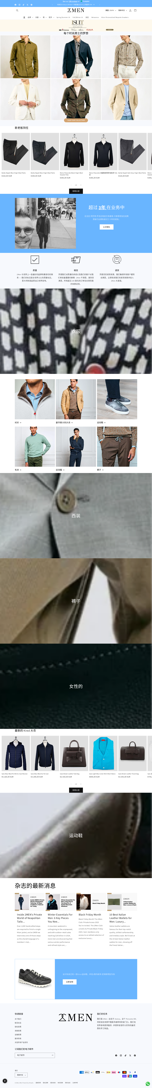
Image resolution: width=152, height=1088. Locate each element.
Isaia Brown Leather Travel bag (128, 774)
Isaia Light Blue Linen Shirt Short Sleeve (102, 774)
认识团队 (106, 227)
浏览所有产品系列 (21, 1042)
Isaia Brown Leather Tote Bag (69, 774)
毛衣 (17, 470)
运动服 (59, 470)
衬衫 (17, 422)
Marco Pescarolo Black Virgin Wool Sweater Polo (71, 174)
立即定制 (69, 982)
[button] (17, 10)
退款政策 (18, 1031)
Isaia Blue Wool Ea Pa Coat (40, 774)
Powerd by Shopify (28, 1083)
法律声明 (75, 1083)
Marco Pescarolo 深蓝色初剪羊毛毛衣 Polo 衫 (103, 174)
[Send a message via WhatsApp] (148, 1084)
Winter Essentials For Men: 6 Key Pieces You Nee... (60, 918)
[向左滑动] (71, 185)
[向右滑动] (80, 185)
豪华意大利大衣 (63, 422)
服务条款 (18, 1038)
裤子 (99, 470)
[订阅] (52, 1055)
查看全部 (76, 191)
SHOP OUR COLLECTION (76, 120)
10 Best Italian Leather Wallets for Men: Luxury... (120, 918)
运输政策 (18, 1035)
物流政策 (60, 1083)
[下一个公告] (99, 5)
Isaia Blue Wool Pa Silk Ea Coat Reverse (14, 774)
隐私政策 (18, 1027)
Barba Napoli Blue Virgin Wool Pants (14, 173)
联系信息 (18, 1023)
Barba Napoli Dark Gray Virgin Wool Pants (132, 173)
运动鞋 (100, 422)
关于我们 (18, 1019)
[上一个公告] (52, 5)
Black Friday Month (90, 914)
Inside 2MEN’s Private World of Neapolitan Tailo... (29, 918)
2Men (20, 1083)
